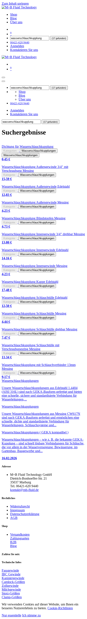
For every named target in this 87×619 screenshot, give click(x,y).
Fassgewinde (10, 570)
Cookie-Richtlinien (60, 608)
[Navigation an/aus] (3, 77)
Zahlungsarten (19, 538)
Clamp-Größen (12, 597)
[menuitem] (13, 14)
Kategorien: (10, 150)
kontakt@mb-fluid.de (24, 490)
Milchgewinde (11, 589)
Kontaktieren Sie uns (24, 50)
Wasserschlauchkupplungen (39, 150)
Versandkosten (20, 534)
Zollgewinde (10, 585)
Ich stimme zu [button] (31, 615)
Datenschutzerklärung (24, 514)
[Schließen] (3, 81)
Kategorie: (9, 174)
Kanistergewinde (13, 578)
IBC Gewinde (11, 574)
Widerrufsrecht (20, 506)
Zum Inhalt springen (15, 3)
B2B (13, 542)
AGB (14, 518)
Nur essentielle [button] (11, 615)
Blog (13, 546)
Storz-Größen (11, 593)
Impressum (17, 510)
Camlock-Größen (13, 582)
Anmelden (17, 46)
